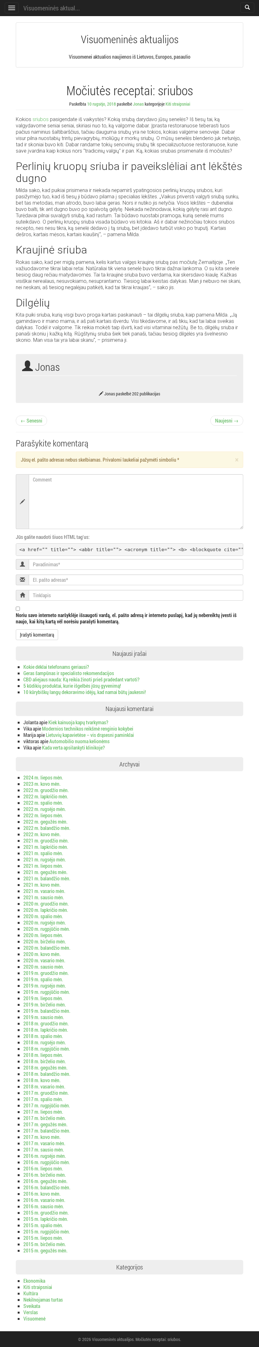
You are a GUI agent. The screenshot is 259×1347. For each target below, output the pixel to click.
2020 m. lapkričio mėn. (45, 910)
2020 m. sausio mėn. (43, 966)
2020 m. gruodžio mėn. (46, 903)
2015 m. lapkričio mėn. (45, 1219)
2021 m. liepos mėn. (43, 865)
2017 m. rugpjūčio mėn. (46, 1105)
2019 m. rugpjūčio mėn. (46, 991)
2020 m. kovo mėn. (42, 954)
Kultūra (30, 1293)
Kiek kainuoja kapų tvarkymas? (78, 722)
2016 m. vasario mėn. (44, 1200)
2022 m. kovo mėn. (42, 834)
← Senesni (31, 420)
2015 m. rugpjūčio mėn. (46, 1231)
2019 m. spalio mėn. (43, 979)
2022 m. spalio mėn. (43, 802)
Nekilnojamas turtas (43, 1299)
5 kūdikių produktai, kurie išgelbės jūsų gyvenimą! (72, 685)
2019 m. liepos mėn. (43, 998)
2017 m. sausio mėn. (43, 1149)
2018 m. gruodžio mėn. (46, 1023)
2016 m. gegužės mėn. (45, 1181)
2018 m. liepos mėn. (43, 1055)
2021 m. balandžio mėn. (46, 878)
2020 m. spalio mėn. (43, 916)
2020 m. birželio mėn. (44, 941)
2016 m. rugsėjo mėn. (44, 1155)
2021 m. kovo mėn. (42, 884)
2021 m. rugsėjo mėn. (44, 859)
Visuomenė (34, 1318)
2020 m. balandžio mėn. (46, 947)
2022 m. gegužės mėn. (45, 821)
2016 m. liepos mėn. (43, 1168)
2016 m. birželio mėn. (44, 1174)
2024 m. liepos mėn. (43, 777)
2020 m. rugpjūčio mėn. (46, 928)
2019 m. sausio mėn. (43, 1017)
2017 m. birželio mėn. (44, 1118)
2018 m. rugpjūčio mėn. (46, 1048)
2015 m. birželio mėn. (44, 1244)
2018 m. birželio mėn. (44, 1061)
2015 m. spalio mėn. (43, 1225)
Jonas (138, 104)
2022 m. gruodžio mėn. (46, 790)
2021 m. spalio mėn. (43, 853)
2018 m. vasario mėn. (44, 1086)
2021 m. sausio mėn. (43, 897)
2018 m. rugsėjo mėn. (44, 1042)
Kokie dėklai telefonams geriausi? (56, 666)
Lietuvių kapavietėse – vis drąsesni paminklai (90, 735)
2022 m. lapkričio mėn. (45, 796)
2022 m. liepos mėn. (43, 815)
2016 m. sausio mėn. (43, 1206)
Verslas (30, 1312)
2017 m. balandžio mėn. (46, 1130)
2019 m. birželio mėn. (44, 1004)
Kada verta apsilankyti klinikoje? (73, 747)
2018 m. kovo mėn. (42, 1080)
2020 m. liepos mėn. (43, 935)
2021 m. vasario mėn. (44, 891)
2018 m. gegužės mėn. (45, 1067)
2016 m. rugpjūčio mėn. (46, 1162)
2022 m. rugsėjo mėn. (44, 809)
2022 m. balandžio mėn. (46, 828)
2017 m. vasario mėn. (44, 1143)
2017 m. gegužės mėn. (45, 1124)
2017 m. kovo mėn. (42, 1137)
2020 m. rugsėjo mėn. (44, 922)
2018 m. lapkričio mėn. (45, 1029)
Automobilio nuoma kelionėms (79, 741)
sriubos (41, 119)
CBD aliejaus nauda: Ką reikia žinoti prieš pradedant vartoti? (81, 679)
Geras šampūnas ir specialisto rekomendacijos (68, 673)
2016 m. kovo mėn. (42, 1193)
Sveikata (31, 1306)
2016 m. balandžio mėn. (46, 1187)
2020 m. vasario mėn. (44, 960)
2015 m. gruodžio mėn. (46, 1212)
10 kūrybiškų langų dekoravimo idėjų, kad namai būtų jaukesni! (84, 692)
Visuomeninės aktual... (51, 8)
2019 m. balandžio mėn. (46, 1010)
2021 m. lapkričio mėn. (45, 846)
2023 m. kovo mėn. (42, 783)
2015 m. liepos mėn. (43, 1237)
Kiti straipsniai (178, 104)
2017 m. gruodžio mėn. (46, 1092)
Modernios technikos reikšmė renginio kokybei (87, 728)
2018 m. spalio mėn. (43, 1036)
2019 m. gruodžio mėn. (46, 973)
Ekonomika (34, 1280)
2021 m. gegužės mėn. (45, 872)
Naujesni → (226, 420)
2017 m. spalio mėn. (43, 1099)
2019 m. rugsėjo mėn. (44, 985)
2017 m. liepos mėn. (43, 1111)
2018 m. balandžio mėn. (46, 1073)
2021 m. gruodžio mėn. (46, 840)
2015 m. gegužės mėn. (45, 1250)
